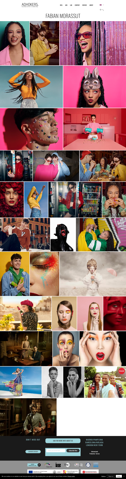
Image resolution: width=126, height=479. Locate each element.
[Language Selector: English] (101, 5)
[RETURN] (101, 10)
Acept (118, 476)
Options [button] (103, 476)
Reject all (110, 476)
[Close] (124, 476)
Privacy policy (71, 476)
